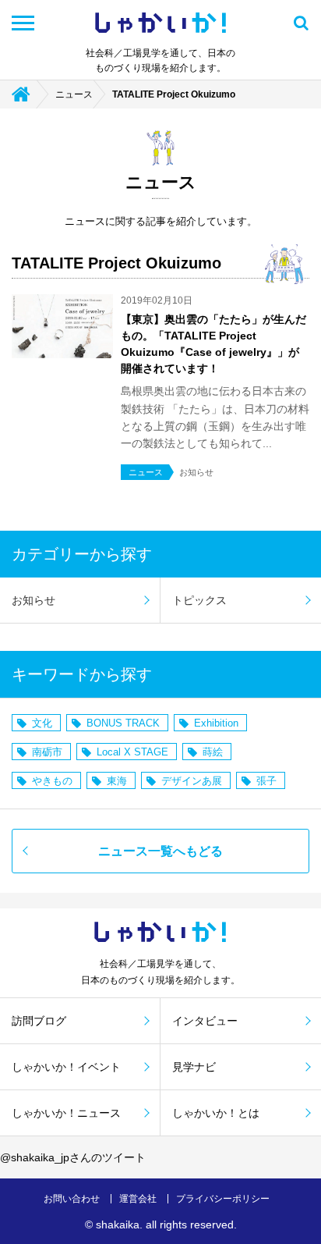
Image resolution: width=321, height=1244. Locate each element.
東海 (117, 781)
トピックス (199, 600)
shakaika (117, 1224)
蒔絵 (213, 752)
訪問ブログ (39, 1021)
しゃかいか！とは (215, 1113)
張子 (266, 781)
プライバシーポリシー (223, 1198)
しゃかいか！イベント (66, 1067)
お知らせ (33, 600)
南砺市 (47, 752)
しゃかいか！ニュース (66, 1113)
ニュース (74, 94)
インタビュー (205, 1021)
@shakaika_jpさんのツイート (73, 1157)
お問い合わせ (72, 1198)
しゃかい (160, 23)
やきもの (52, 781)
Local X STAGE (132, 752)
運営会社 (138, 1198)
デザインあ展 (191, 781)
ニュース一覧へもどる (160, 851)
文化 (42, 723)
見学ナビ (194, 1067)
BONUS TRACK (123, 723)
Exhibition (216, 723)
